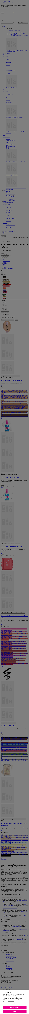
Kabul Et (14, 1011)
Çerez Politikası (11, 1001)
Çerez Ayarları (14, 1003)
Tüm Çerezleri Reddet (14, 1007)
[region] (14, 1002)
